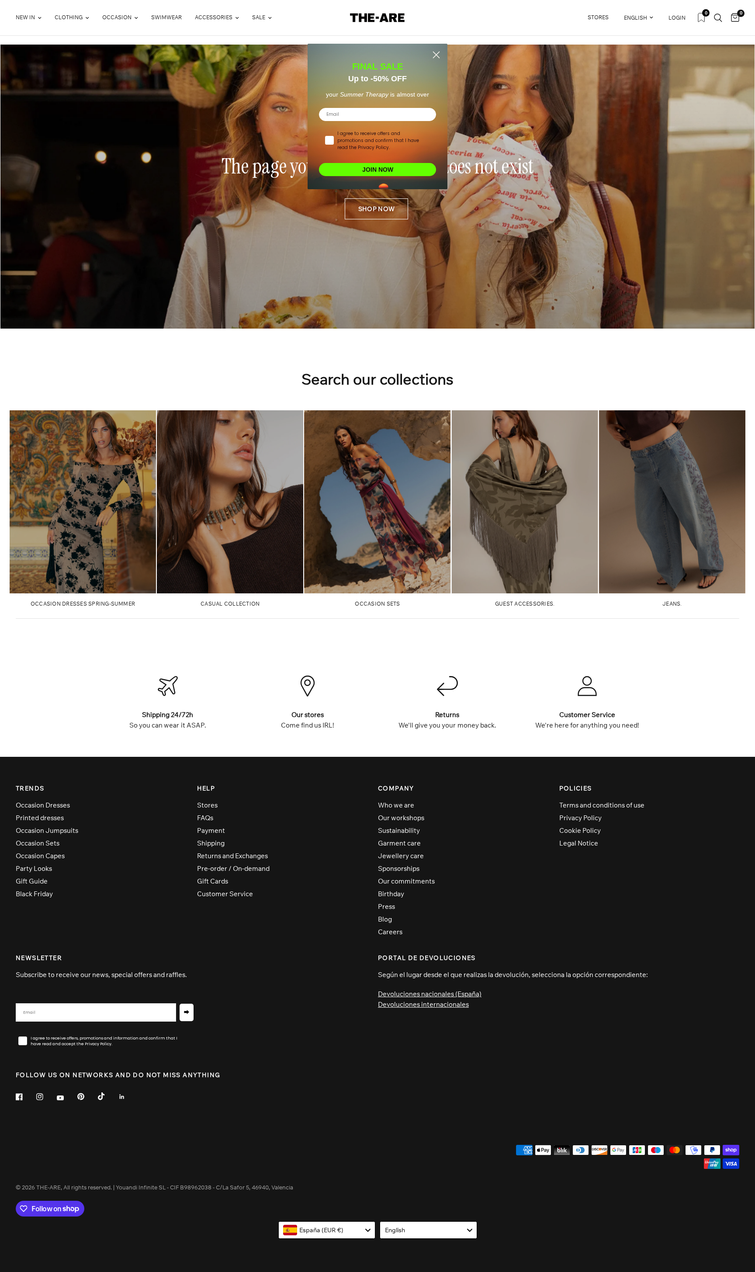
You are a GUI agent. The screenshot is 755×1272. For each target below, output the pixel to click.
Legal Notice (578, 843)
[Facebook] (25, 1096)
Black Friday (34, 894)
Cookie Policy (580, 830)
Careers (390, 932)
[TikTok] (107, 1096)
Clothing (69, 17)
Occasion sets (377, 603)
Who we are (396, 805)
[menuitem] (32, 17)
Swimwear (166, 17)
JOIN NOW (377, 169)
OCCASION (117, 17)
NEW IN (25, 17)
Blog (385, 919)
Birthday (391, 894)
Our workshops (401, 818)
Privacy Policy (580, 818)
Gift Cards (212, 881)
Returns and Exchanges (232, 856)
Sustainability (399, 830)
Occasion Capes (40, 856)
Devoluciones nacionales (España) (429, 994)
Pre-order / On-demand (233, 868)
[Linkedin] (128, 1096)
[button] (376, 208)
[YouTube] (66, 1098)
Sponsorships (398, 868)
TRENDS (30, 788)
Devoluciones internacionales (423, 1004)
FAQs (205, 818)
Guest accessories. (524, 603)
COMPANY (396, 788)
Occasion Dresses (43, 805)
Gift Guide (32, 881)
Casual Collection (230, 603)
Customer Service (225, 894)
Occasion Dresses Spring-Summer (83, 603)
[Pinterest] (87, 1096)
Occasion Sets (37, 843)
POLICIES (575, 788)
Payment (211, 830)
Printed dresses (40, 818)
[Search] (718, 17)
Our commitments (406, 881)
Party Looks (34, 868)
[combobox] (327, 1230)
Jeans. (672, 603)
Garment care (399, 843)
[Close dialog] (436, 54)
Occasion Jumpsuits (47, 830)
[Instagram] (45, 1096)
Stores (207, 805)
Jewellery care (401, 856)
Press (386, 906)
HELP (206, 788)
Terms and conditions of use (601, 805)
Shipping (211, 843)
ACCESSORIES (213, 17)
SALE (258, 17)
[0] (733, 17)
